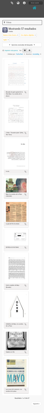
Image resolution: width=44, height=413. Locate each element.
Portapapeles (12, 3)
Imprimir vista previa (11, 50)
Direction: (29, 54)
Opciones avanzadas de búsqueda (22, 45)
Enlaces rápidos (24, 3)
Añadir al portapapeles (25, 92)
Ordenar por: (11, 54)
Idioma (18, 3)
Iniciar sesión (35, 3)
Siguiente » (36, 404)
